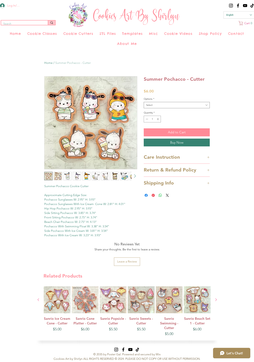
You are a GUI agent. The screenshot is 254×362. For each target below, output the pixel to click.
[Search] (51, 22)
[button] (42, 33)
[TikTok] (137, 349)
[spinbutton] (152, 119)
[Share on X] (167, 195)
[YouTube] (245, 5)
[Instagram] (231, 5)
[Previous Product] (38, 299)
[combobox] (177, 105)
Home (48, 63)
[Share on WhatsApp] (160, 195)
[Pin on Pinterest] (153, 195)
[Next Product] (216, 299)
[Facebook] (238, 5)
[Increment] (158, 119)
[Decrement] (146, 119)
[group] (127, 313)
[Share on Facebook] (146, 195)
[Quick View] (57, 299)
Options (149, 98)
